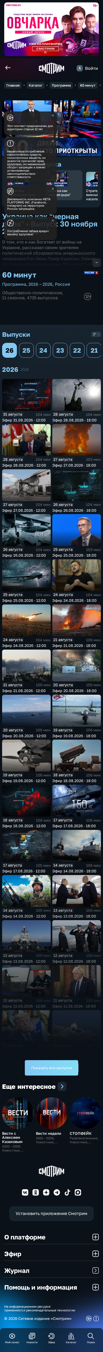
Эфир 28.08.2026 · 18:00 (74, 420)
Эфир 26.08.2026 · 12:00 (24, 555)
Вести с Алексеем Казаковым (12, 1137)
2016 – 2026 (41, 284)
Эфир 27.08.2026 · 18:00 (74, 465)
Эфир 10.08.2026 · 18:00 (74, 1051)
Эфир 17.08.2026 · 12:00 (23, 871)
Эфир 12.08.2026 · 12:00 (24, 1006)
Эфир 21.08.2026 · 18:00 (74, 645)
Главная (13, 85)
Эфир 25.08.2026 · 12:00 (24, 600)
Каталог (36, 85)
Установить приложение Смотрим (51, 1213)
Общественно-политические (32, 292)
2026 (24, 369)
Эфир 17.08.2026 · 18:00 (74, 826)
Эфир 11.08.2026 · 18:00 (74, 1006)
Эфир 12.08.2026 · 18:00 (74, 961)
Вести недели (48, 1133)
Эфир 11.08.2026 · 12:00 (23, 1051)
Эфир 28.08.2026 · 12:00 (24, 465)
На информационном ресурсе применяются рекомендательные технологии (39, 1308)
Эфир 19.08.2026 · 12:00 (24, 780)
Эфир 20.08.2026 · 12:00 (24, 735)
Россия (62, 284)
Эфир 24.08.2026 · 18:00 (74, 600)
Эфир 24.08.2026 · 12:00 (24, 645)
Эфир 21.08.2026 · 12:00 (24, 690)
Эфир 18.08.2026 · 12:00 (24, 826)
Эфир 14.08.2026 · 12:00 (24, 916)
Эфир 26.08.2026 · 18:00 (74, 510)
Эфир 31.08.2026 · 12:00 (24, 420)
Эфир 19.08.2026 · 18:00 (74, 735)
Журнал (16, 1270)
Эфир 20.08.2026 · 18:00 (74, 690)
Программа (61, 85)
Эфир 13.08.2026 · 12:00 (24, 961)
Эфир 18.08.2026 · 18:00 (74, 780)
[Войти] (80, 68)
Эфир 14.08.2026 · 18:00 (74, 871)
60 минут (88, 85)
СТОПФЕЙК (81, 1133)
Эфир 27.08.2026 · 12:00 (24, 510)
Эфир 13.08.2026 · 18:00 (74, 916)
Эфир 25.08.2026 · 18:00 (74, 555)
